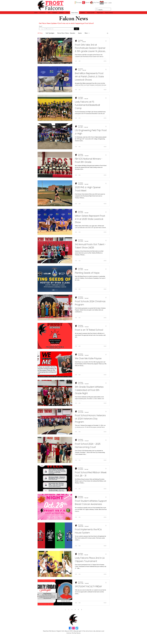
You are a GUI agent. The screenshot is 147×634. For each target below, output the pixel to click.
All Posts (40, 33)
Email (40, 26)
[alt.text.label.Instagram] (73, 628)
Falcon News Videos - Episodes (66, 33)
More (86, 33)
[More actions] (106, 41)
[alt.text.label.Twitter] (77, 628)
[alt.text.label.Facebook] (70, 628)
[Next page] (81, 609)
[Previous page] (65, 609)
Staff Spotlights (50, 33)
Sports (80, 33)
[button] (49, 12)
